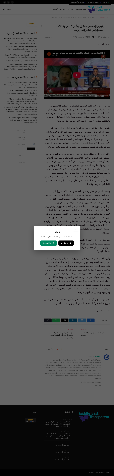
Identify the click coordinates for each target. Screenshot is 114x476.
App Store (64, 243)
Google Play (47, 243)
